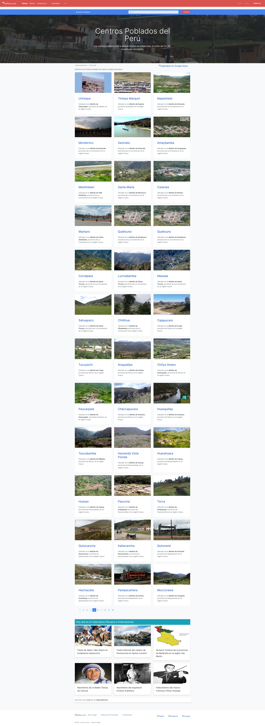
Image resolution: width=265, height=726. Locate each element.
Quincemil (164, 546)
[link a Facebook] (173, 716)
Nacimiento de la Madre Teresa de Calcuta (92, 689)
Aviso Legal (92, 715)
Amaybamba (165, 143)
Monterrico (86, 143)
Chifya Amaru (166, 364)
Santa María (126, 187)
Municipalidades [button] (82, 65)
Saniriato (124, 143)
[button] (64, 3)
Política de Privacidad (109, 715)
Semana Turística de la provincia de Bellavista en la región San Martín (172, 653)
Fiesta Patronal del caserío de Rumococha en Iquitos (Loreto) (132, 651)
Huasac (84, 501)
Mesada (162, 276)
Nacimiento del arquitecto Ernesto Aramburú (129, 689)
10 (113, 610)
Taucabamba (87, 453)
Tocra (161, 501)
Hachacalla (86, 590)
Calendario (55, 3)
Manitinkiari (86, 187)
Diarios (25, 3)
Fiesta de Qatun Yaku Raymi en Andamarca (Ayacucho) (92, 651)
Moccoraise (165, 590)
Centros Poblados (84, 12)
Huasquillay (165, 409)
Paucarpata (86, 409)
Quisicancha (87, 546)
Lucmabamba (127, 276)
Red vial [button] (92, 65)
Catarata (163, 187)
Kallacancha (126, 546)
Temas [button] (31, 3)
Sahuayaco (86, 320)
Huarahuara (165, 453)
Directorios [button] (41, 3)
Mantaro (84, 231)
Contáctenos (127, 715)
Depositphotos (102, 700)
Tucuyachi (86, 364)
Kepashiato (165, 98)
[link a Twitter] (160, 716)
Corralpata (86, 276)
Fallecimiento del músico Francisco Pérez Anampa (168, 689)
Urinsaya (85, 98)
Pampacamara (127, 590)
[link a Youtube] (186, 716)
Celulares (186, 12)
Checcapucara (128, 409)
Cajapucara (165, 320)
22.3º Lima (243, 3)
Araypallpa (125, 364)
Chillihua (124, 320)
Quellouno (125, 231)
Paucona (124, 501)
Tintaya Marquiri (129, 98)
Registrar (257, 3)
